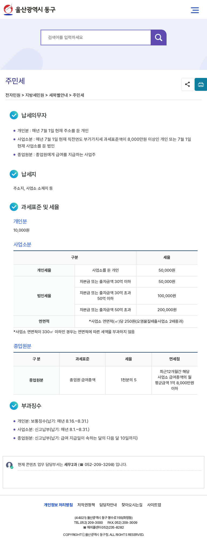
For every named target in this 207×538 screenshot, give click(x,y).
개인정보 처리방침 (58, 505)
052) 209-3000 (91, 523)
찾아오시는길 (132, 505)
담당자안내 (108, 505)
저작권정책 (86, 505)
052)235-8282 (113, 527)
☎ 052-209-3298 (96, 464)
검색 (159, 37)
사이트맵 (154, 505)
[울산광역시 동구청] (30, 9)
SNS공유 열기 (187, 84)
